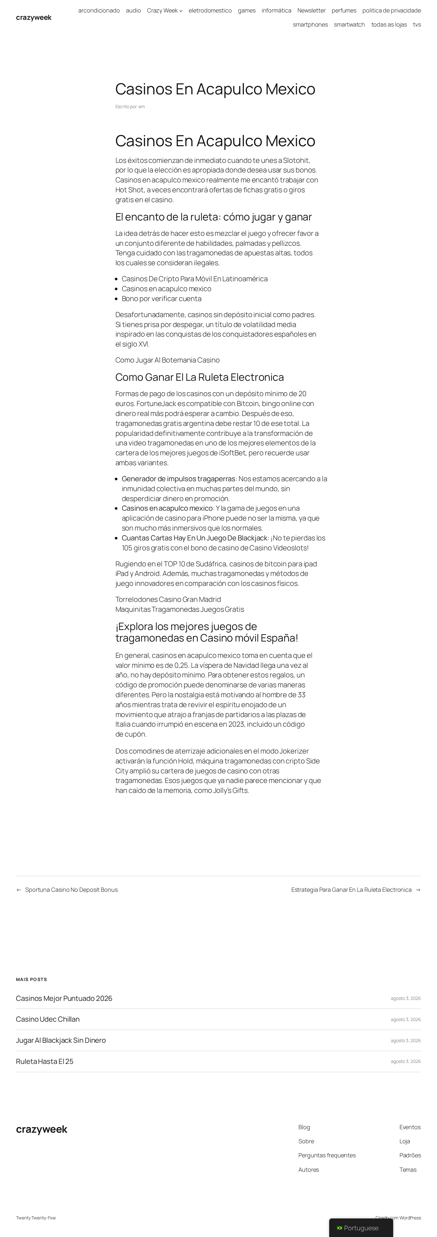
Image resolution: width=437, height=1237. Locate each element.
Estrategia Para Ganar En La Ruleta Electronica (351, 889)
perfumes (344, 10)
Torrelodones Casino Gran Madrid (168, 599)
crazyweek (34, 17)
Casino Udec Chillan (48, 1019)
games (247, 10)
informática (276, 10)
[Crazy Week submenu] (181, 10)
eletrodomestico (210, 10)
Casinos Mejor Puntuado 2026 (64, 998)
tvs (417, 24)
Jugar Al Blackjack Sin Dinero (61, 1040)
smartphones (310, 24)
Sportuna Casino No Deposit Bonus (71, 889)
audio (133, 10)
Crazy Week (162, 10)
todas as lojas (389, 24)
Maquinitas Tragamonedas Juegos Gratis (179, 609)
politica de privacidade (391, 10)
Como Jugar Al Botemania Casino (167, 360)
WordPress (410, 1218)
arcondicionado (99, 10)
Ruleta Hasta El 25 (45, 1061)
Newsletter (312, 10)
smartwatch (349, 24)
